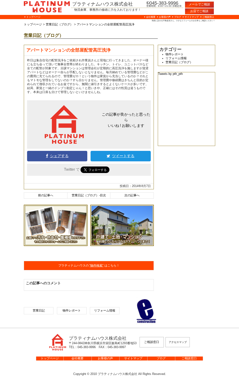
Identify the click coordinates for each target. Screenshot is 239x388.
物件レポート (174, 54)
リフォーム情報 (176, 58)
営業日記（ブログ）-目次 (89, 195)
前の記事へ (45, 195)
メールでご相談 (199, 4)
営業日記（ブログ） (179, 62)
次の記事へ (132, 195)
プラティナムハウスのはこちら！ (89, 265)
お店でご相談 (199, 11)
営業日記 (39, 310)
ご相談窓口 (151, 342)
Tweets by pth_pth (170, 74)
